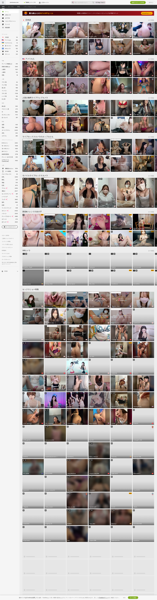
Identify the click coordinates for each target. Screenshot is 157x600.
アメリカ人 (30, 59)
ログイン (151, 2)
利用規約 (4, 250)
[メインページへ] (14, 2)
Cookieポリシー (104, 597)
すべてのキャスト (6, 259)
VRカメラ (26, 250)
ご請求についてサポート (8, 238)
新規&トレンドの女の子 (32, 212)
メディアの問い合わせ (7, 244)
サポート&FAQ (5, 235)
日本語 (28, 20)
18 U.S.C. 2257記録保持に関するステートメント (9, 263)
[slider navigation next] (152, 38)
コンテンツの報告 (6, 241)
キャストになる (5, 253)
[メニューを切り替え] (3, 2)
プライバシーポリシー (7, 247)
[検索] (93, 2)
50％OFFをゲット (146, 13)
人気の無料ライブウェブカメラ (35, 98)
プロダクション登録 (7, 256)
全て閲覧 (151, 20)
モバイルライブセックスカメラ (35, 175)
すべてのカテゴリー (11, 226)
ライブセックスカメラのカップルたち (37, 137)
